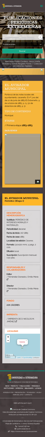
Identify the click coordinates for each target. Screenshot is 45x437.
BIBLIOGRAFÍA (29, 388)
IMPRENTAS (19, 388)
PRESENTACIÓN (20, 392)
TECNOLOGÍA (31, 392)
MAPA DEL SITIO (18, 395)
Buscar (22, 51)
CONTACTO (28, 395)
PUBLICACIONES (25, 386)
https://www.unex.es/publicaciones (24, 431)
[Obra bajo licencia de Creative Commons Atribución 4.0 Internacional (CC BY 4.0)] (22, 409)
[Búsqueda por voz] (40, 37)
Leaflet (19, 357)
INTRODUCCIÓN (8, 392)
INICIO (7, 386)
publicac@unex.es (23, 429)
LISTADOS (38, 388)
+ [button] (8, 336)
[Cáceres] (22, 348)
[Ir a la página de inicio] (20, 31)
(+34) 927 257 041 (24, 426)
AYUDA (38, 392)
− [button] (8, 340)
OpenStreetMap (27, 357)
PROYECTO (14, 386)
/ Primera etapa (18, 125)
